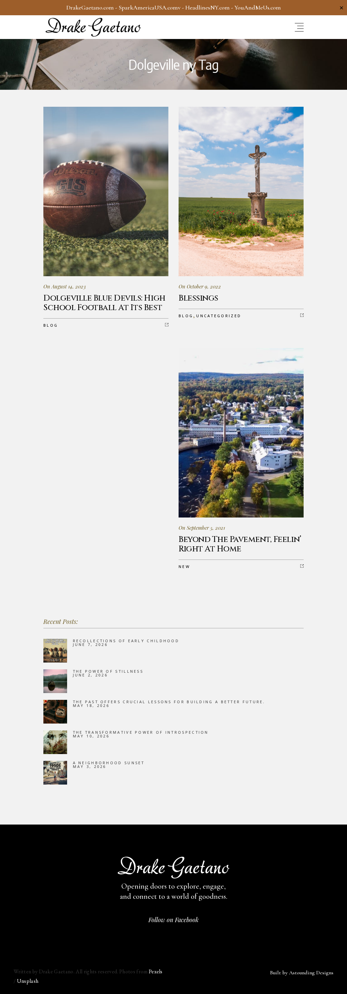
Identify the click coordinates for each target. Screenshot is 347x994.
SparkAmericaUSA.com (148, 7)
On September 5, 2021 (202, 527)
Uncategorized (218, 315)
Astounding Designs (311, 972)
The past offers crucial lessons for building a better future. (169, 701)
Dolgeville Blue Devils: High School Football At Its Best (104, 303)
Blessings (198, 298)
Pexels (156, 971)
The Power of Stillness (108, 671)
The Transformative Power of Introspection (141, 732)
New (184, 566)
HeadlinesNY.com (207, 7)
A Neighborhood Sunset (109, 762)
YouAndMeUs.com (257, 7)
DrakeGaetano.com (90, 7)
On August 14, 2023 (64, 286)
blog (50, 325)
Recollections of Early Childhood (126, 640)
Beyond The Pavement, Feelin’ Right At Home (240, 544)
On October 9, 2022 (200, 286)
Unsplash (28, 981)
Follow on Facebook (173, 920)
